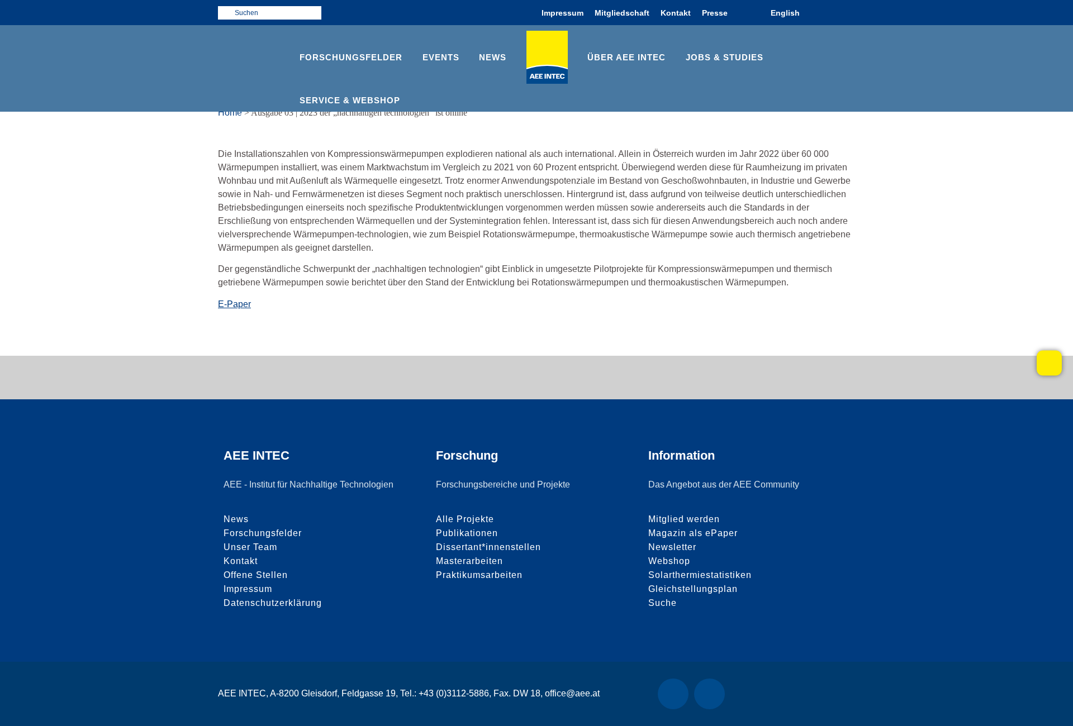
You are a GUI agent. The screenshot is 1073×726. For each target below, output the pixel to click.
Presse (715, 12)
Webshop (669, 561)
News (492, 57)
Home (230, 112)
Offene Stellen (256, 575)
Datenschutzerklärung (273, 603)
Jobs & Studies (724, 57)
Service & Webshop (350, 100)
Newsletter (672, 547)
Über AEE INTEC (626, 57)
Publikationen (467, 533)
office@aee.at (572, 693)
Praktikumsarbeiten (479, 575)
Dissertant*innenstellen (488, 547)
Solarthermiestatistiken (700, 575)
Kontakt (676, 12)
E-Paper (234, 304)
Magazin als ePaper (693, 533)
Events (440, 57)
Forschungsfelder (351, 57)
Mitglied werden (684, 519)
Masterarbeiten (469, 561)
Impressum (562, 12)
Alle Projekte (465, 519)
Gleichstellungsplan (693, 589)
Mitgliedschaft (622, 12)
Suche (662, 603)
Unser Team (250, 547)
